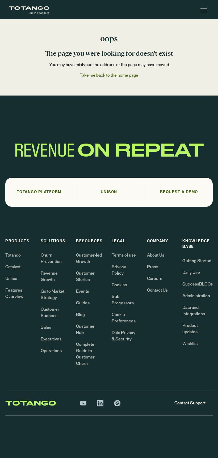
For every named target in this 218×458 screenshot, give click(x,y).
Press (152, 267)
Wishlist (190, 344)
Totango (13, 255)
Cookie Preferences (124, 318)
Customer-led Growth (89, 258)
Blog (80, 315)
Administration (196, 296)
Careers (154, 278)
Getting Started (196, 261)
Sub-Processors (123, 300)
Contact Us (157, 290)
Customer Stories (85, 276)
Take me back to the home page (109, 75)
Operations (51, 351)
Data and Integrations (193, 310)
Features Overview (14, 293)
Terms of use (124, 255)
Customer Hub (85, 329)
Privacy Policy (119, 270)
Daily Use (191, 272)
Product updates (190, 328)
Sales (46, 327)
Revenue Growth (49, 276)
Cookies (119, 285)
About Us (155, 255)
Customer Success (50, 312)
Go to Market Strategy (52, 294)
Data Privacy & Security (123, 336)
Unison (12, 278)
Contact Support (190, 403)
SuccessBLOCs (197, 284)
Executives (51, 339)
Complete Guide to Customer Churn (85, 354)
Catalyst (12, 267)
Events (82, 291)
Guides (83, 303)
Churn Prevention (51, 258)
